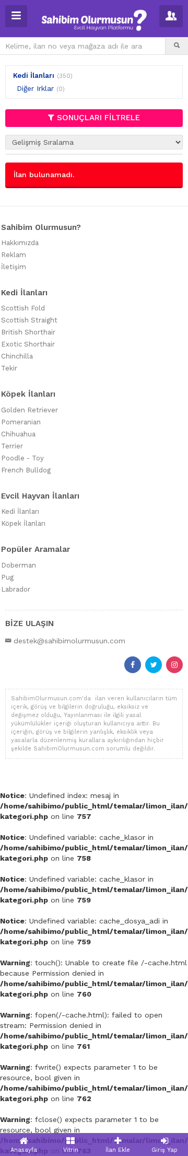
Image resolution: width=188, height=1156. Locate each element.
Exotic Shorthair (28, 344)
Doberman (18, 565)
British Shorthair (28, 332)
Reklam (13, 255)
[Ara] (177, 46)
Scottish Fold (23, 308)
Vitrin (70, 1150)
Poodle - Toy (22, 458)
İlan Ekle (117, 1150)
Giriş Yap (164, 1150)
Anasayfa (23, 1150)
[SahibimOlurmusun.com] (94, 19)
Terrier (12, 446)
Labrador (15, 589)
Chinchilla (17, 356)
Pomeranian (21, 422)
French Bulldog (26, 470)
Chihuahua (18, 434)
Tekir (9, 368)
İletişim (13, 267)
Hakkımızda (20, 243)
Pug (7, 577)
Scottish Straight (29, 320)
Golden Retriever (29, 410)
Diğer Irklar (35, 88)
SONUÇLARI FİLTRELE (98, 117)
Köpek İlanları (23, 523)
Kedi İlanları (33, 75)
